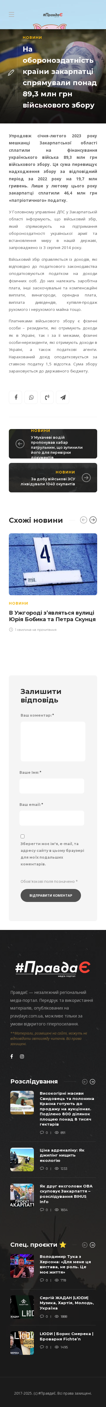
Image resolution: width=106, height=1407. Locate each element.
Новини (32, 37)
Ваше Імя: (30, 772)
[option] (53, 581)
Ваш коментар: (37, 715)
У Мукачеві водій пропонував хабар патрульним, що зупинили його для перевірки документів (57, 447)
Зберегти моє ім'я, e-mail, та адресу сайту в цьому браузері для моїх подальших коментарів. (52, 854)
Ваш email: (31, 804)
